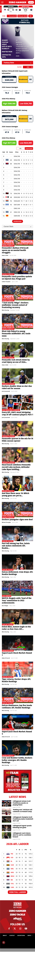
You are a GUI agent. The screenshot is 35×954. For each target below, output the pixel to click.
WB (12, 880)
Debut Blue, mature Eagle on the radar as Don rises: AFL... (16, 628)
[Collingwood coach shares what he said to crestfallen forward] (6, 835)
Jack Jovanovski (6, 391)
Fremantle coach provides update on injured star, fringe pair (17, 277)
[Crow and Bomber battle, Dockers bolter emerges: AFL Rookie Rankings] (17, 748)
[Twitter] (14, 928)
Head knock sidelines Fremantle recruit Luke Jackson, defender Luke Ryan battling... (16, 467)
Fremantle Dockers (8, 384)
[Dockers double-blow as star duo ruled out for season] (17, 376)
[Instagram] (20, 928)
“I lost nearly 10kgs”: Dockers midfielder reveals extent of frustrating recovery (15, 305)
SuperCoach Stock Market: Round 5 (17, 732)
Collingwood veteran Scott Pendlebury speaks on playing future (22, 803)
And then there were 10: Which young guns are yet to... (15, 494)
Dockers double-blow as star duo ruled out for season (17, 387)
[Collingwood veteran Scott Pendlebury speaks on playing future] (6, 803)
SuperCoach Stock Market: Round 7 (17, 654)
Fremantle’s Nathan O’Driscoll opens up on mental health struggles (15, 250)
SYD (12, 857)
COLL (12, 883)
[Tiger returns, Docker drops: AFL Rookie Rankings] (17, 669)
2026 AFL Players (8, 541)
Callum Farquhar (6, 281)
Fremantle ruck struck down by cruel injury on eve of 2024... (16, 361)
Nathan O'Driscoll (8, 245)
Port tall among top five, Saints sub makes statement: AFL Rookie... (16, 545)
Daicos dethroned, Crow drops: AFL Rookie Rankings (17, 573)
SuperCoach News (8, 650)
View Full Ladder (17, 892)
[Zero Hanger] (17, 2)
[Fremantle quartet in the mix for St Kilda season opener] (17, 428)
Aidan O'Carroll (6, 658)
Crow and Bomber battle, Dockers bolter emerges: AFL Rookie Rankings (17, 760)
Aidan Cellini (5, 255)
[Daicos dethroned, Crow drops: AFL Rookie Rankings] (17, 562)
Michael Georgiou (6, 522)
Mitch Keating (5, 310)
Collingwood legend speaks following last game (22, 826)
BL (11, 861)
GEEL (12, 869)
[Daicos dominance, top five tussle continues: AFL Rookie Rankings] (17, 695)
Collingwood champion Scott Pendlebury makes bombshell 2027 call (23, 819)
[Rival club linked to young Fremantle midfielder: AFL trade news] (17, 321)
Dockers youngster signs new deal (17, 519)
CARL (12, 887)
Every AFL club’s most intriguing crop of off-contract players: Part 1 (17, 413)
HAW (12, 865)
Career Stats (8, 226)
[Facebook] (9, 928)
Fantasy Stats (9, 63)
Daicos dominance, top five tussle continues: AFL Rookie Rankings (17, 706)
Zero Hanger (5, 605)
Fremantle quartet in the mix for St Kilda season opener (17, 439)
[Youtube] (26, 928)
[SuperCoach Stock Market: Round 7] (17, 643)
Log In (31, 2)
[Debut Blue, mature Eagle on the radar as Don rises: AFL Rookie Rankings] (17, 616)
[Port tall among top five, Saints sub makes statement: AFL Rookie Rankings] (17, 533)
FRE (12, 854)
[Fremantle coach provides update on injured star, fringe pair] (17, 266)
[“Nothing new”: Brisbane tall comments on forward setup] (6, 812)
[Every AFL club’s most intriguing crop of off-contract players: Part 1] (17, 402)
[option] (11, 9)
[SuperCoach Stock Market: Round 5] (17, 721)
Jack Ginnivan (7, 596)
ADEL (12, 872)
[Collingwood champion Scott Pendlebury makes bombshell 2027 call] (6, 819)
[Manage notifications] (3, 942)
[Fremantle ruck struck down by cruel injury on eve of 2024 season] (17, 349)
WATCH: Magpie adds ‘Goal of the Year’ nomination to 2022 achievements (16, 600)
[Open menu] (2, 2)
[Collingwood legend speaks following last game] (6, 828)
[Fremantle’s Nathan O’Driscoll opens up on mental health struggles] (17, 238)
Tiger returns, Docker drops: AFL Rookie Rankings (16, 680)
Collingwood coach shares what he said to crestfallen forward (22, 835)
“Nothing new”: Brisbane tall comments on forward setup (22, 810)
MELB (12, 876)
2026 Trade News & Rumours (11, 410)
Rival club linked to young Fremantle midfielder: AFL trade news (16, 333)
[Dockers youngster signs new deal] (17, 509)
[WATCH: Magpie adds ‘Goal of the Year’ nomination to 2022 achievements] (17, 588)
